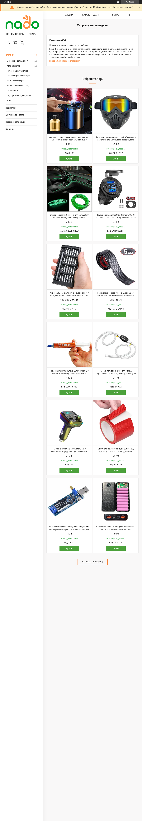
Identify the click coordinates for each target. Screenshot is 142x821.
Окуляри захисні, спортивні (19, 95)
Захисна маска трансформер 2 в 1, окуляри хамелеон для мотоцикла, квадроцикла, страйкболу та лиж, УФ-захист (116, 140)
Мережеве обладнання (17, 61)
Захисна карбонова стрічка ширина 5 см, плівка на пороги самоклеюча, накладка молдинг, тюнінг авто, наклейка (115, 295)
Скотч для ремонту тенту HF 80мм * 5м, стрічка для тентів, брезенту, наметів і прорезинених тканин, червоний (116, 451)
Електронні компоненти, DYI (19, 85)
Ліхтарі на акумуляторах (18, 71)
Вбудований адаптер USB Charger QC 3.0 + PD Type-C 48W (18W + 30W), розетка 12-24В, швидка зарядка (116, 217)
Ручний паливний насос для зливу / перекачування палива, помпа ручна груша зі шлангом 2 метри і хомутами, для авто (116, 373)
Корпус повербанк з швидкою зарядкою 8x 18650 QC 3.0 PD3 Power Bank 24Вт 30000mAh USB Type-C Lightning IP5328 (115, 529)
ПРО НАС (115, 15)
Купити (69, 159)
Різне (9, 100)
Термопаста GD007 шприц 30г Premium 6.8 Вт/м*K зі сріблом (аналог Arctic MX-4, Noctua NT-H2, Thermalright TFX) (69, 373)
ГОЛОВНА (68, 15)
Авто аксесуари (14, 66)
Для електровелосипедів (18, 76)
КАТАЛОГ (10, 55)
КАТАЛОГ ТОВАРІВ (91, 15)
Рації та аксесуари (15, 81)
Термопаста (12, 90)
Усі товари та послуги (91, 562)
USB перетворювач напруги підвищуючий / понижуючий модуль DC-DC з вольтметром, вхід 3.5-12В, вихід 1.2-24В (69, 529)
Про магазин (11, 108)
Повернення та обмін (15, 122)
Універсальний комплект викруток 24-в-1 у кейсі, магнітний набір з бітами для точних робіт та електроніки (69, 295)
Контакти (10, 129)
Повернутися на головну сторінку (64, 61)
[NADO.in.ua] (21, 22)
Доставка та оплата (15, 115)
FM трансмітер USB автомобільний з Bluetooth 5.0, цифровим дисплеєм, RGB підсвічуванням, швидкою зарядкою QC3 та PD (69, 453)
